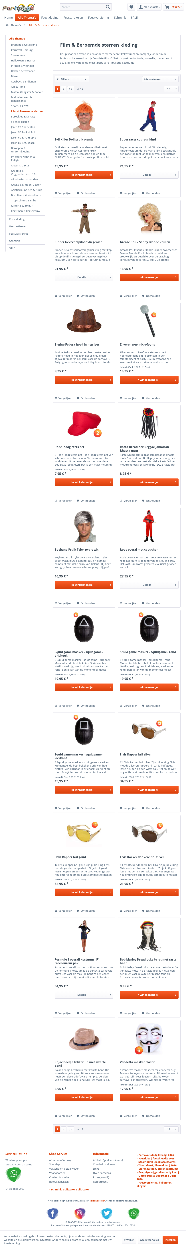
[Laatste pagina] (70, 89)
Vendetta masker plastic (137, 1062)
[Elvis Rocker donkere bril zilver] (149, 833)
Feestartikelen (18, 226)
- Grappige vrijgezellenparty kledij (158, 1172)
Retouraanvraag (59, 1181)
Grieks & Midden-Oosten (26, 184)
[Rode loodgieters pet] (84, 423)
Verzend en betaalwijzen (64, 1168)
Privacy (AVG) (101, 1177)
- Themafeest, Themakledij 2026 (157, 1165)
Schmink (14, 241)
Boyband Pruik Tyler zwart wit (76, 550)
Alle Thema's (17, 38)
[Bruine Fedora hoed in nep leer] (84, 321)
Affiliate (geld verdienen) (108, 1160)
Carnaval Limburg (22, 50)
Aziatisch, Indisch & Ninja (26, 190)
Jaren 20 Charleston (23, 127)
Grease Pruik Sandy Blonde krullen (145, 242)
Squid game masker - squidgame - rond (148, 652)
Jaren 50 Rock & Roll (23, 132)
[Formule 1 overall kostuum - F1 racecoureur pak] (84, 936)
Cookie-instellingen (104, 1164)
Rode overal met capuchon (139, 550)
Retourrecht (100, 1181)
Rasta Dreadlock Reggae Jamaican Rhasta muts (144, 448)
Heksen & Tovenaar (23, 71)
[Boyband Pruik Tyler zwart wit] (84, 526)
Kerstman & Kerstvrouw (25, 211)
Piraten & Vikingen (22, 65)
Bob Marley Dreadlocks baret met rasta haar (148, 961)
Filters (64, 79)
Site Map (54, 1164)
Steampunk (18, 55)
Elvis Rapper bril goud (70, 857)
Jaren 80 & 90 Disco (23, 142)
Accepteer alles (149, 1240)
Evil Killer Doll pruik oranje (74, 139)
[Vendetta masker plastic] (149, 1038)
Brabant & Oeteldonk (24, 44)
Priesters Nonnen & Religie (23, 158)
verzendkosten (97, 1200)
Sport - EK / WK (20, 106)
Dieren (15, 76)
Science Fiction (20, 121)
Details (147, 174)
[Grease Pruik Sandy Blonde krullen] (149, 218)
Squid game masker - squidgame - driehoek (79, 653)
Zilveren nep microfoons (137, 344)
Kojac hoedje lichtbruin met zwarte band (80, 1064)
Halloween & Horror (23, 60)
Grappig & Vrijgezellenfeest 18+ (24, 172)
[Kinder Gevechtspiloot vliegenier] (84, 218)
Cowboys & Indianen (23, 81)
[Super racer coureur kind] (149, 116)
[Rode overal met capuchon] (149, 526)
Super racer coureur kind (138, 139)
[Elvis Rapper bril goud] (84, 833)
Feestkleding (17, 219)
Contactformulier (59, 1177)
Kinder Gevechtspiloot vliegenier (78, 242)
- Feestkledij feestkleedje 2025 (156, 1158)
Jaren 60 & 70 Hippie (23, 137)
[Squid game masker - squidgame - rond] (149, 628)
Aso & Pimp (18, 86)
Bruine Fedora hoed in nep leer (77, 344)
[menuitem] (86, 7)
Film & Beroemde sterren (27, 111)
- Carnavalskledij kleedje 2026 (155, 1155)
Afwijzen (129, 1240)
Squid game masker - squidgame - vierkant (79, 756)
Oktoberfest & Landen (24, 179)
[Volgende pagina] (63, 89)
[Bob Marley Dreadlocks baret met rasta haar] (149, 936)
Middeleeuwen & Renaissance (21, 99)
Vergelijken (65, 193)
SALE (12, 248)
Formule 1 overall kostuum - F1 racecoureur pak (77, 961)
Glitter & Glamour (22, 205)
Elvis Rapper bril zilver (136, 754)
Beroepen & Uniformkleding (20, 149)
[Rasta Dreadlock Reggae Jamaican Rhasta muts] (149, 423)
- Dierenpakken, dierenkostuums (157, 1168)
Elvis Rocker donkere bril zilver (142, 857)
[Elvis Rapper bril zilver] (149, 731)
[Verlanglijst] (131, 7)
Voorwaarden (57, 1173)
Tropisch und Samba (23, 200)
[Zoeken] (108, 7)
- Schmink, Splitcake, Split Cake (69, 1189)
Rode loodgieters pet (69, 447)
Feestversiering (18, 233)
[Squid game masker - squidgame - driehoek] (84, 628)
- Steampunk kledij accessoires (156, 1162)
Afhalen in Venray (60, 1160)
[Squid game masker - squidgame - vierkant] (84, 731)
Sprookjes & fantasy (23, 116)
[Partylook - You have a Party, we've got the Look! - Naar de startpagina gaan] (19, 7)
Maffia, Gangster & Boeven (27, 92)
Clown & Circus (20, 165)
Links (96, 1168)
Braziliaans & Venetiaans (26, 195)
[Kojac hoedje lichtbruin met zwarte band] (84, 1038)
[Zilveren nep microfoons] (149, 321)
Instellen (170, 1240)
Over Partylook (102, 1173)
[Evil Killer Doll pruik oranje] (84, 116)
